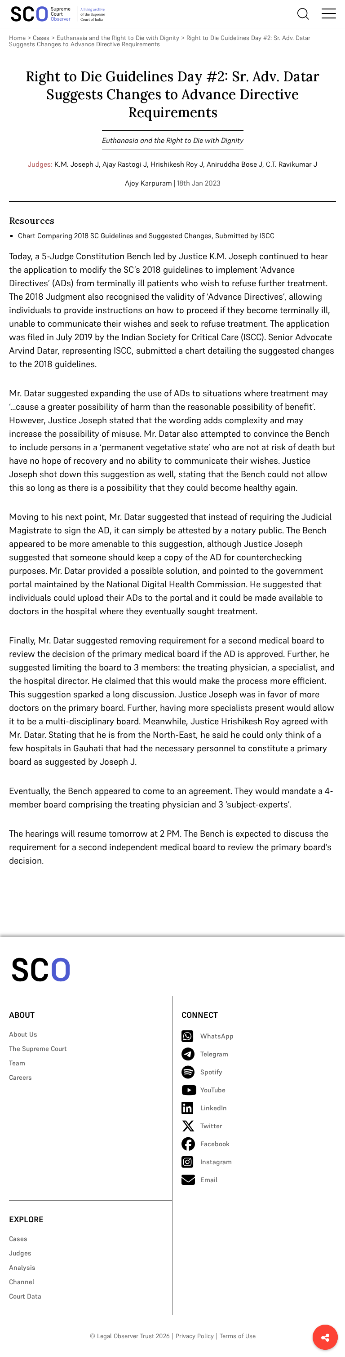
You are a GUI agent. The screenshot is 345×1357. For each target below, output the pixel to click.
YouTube (213, 1090)
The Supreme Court (38, 1048)
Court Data (25, 1296)
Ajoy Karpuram (148, 182)
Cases (41, 38)
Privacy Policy (195, 1336)
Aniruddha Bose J (234, 164)
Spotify (211, 1072)
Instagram (216, 1161)
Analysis (22, 1267)
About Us (23, 1034)
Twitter (211, 1126)
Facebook (215, 1144)
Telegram (214, 1054)
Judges (20, 1253)
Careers (20, 1077)
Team (17, 1063)
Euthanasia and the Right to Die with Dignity (118, 38)
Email (208, 1179)
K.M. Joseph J (76, 164)
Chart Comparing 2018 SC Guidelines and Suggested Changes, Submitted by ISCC (146, 235)
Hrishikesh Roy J (176, 164)
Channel (21, 1281)
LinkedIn (213, 1108)
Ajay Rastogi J (124, 164)
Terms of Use (238, 1336)
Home (17, 38)
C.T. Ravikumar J (291, 164)
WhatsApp (217, 1036)
